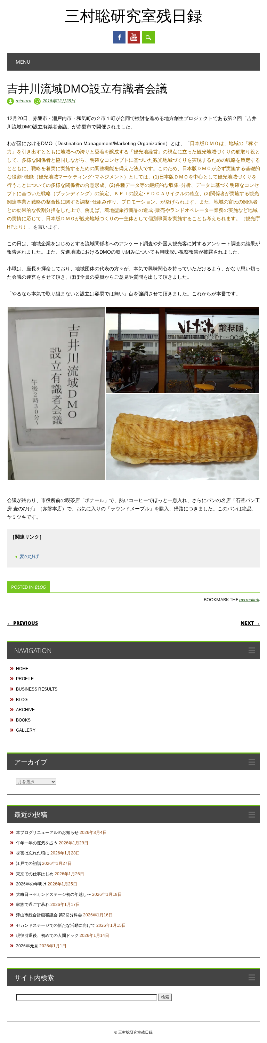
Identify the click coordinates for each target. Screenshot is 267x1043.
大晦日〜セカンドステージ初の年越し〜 (53, 894)
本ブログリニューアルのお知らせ (47, 832)
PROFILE (25, 678)
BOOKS (23, 720)
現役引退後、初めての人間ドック (47, 935)
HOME (22, 668)
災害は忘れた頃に (32, 853)
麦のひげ (29, 556)
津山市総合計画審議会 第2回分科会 (49, 915)
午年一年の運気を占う (37, 843)
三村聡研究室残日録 (133, 15)
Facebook (119, 37)
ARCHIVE (25, 709)
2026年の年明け (31, 884)
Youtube (134, 37)
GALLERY (25, 730)
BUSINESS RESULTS (36, 689)
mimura (23, 100)
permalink (249, 599)
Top (250, 1026)
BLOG (40, 587)
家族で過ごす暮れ (32, 904)
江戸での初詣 (28, 863)
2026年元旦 (27, 946)
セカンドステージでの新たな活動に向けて (55, 925)
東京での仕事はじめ (35, 873)
